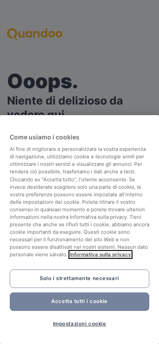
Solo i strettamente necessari (79, 278)
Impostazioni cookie (79, 324)
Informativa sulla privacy (100, 254)
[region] (79, 229)
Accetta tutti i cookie (79, 301)
